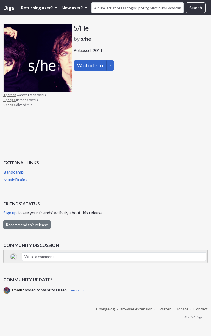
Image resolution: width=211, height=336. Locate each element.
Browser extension (136, 309)
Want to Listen (90, 65)
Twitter (164, 309)
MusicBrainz (15, 179)
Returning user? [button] (37, 7)
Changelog (105, 309)
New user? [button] (73, 7)
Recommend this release (27, 224)
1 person (9, 95)
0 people (9, 100)
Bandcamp (13, 171)
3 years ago (77, 290)
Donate (182, 309)
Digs (8, 7)
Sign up (10, 212)
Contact (200, 309)
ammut (17, 290)
